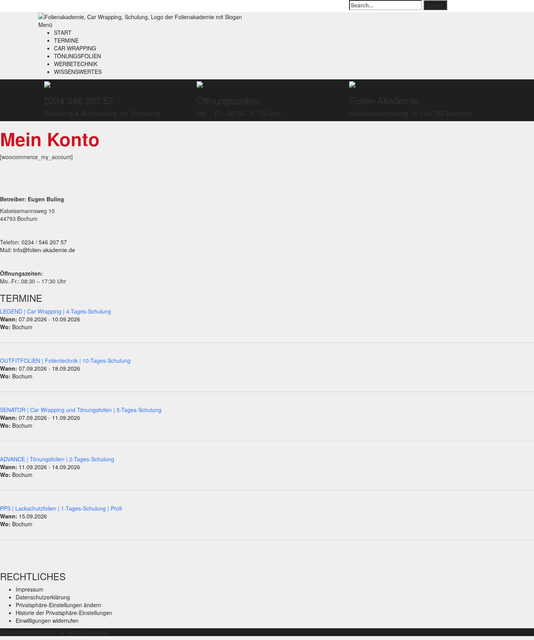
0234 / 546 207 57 (44, 242)
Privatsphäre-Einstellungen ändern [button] (58, 605)
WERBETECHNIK (75, 64)
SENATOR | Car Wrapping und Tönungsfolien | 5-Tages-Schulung (80, 410)
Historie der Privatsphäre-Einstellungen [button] (64, 613)
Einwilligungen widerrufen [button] (47, 620)
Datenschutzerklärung (43, 597)
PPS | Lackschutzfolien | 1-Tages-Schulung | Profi (61, 508)
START (63, 32)
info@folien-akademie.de (44, 250)
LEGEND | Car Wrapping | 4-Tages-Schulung (55, 311)
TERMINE (66, 40)
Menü (45, 25)
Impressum (29, 589)
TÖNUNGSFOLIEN (77, 56)
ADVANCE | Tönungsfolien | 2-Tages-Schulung (57, 459)
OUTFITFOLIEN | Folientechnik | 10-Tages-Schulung (65, 360)
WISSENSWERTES (78, 71)
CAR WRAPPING (75, 48)
